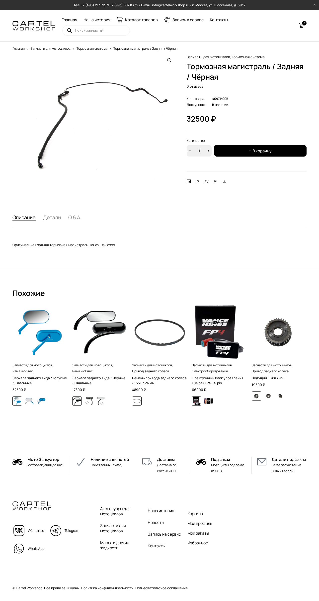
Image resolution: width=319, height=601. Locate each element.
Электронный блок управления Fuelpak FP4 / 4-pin (217, 380)
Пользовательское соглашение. (162, 588)
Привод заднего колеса (150, 371)
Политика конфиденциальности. (108, 588)
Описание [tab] (24, 217)
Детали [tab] (52, 217)
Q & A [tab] (74, 217)
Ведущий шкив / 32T (268, 378)
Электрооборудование (210, 371)
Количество (196, 140)
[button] (169, 60)
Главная (18, 48)
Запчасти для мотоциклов (51, 48)
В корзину (262, 151)
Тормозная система (92, 48)
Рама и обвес (22, 371)
